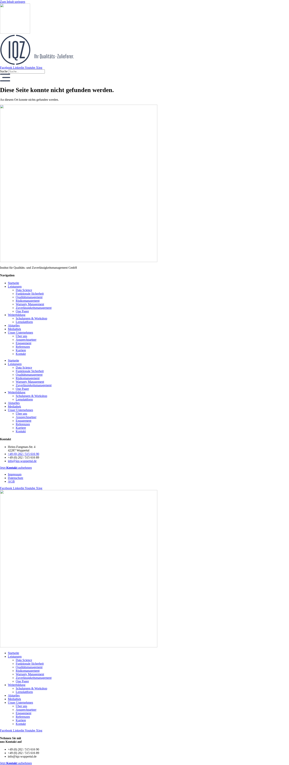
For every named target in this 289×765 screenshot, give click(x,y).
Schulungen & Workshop (31, 318)
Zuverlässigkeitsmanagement (34, 307)
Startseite (13, 283)
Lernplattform (24, 322)
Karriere (21, 350)
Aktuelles (14, 325)
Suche (4, 71)
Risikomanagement (28, 300)
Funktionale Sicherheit (30, 293)
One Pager (22, 311)
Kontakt (21, 353)
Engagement (23, 343)
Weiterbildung (16, 315)
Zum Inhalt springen (12, 1)
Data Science (24, 290)
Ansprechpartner (26, 339)
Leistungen (15, 286)
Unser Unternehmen (20, 332)
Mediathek (14, 329)
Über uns (21, 336)
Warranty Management (30, 304)
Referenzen (23, 346)
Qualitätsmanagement (29, 297)
